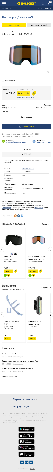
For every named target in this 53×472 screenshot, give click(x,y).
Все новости (7, 376)
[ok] (15, 215)
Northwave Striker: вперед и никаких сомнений (22, 353)
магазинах (39, 207)
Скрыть (45, 224)
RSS (15, 376)
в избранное (10, 80)
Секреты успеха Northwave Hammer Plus (20, 361)
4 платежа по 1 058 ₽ (25, 97)
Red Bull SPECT (28, 168)
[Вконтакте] (22, 462)
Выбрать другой (39, 25)
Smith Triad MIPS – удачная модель (17, 368)
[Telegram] (31, 462)
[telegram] (22, 215)
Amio (32, 469)
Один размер (26, 117)
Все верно (14, 25)
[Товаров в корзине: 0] (48, 4)
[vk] (18, 215)
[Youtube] (26, 462)
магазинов (6, 207)
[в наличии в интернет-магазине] (8, 275)
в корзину (28, 126)
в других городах (44, 142)
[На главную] (26, 3)
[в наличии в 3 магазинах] (5, 275)
